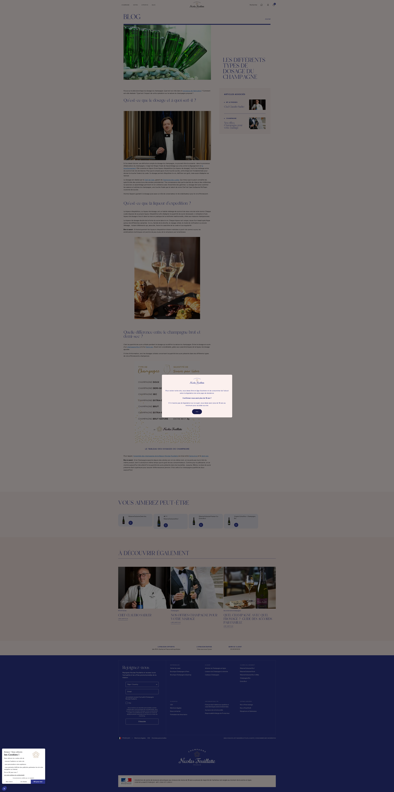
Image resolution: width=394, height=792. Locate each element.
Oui (197, 411)
